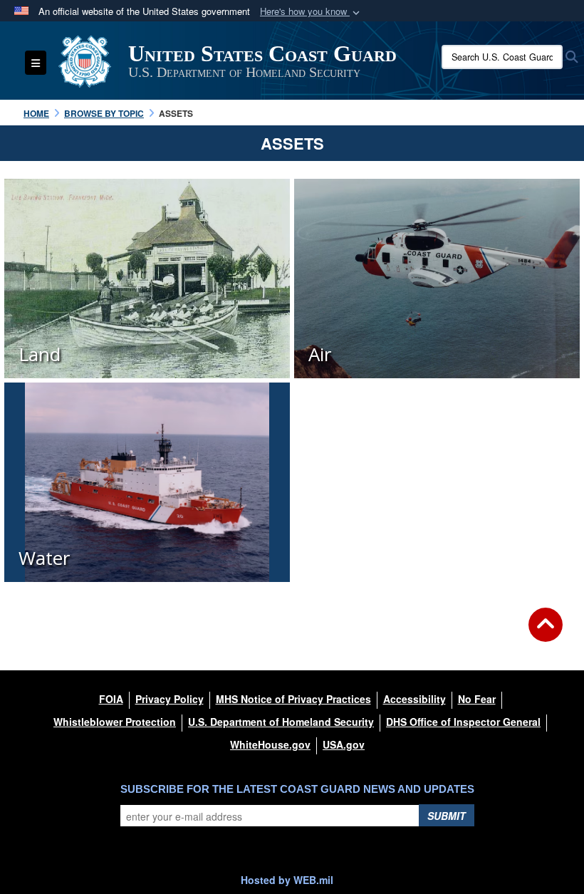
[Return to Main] (545, 633)
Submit (446, 816)
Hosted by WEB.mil (287, 880)
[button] (311, 11)
